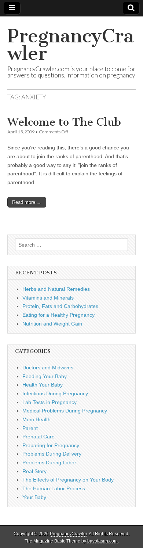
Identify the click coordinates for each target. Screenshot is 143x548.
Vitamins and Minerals (48, 298)
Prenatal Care (38, 436)
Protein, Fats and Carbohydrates (60, 306)
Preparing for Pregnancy (50, 445)
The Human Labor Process (53, 488)
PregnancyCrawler (70, 45)
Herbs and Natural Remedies (56, 289)
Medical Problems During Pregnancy (64, 411)
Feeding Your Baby (44, 376)
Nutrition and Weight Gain (52, 324)
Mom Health (36, 419)
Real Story (34, 471)
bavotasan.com (102, 541)
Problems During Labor (49, 462)
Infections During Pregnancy (55, 393)
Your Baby (34, 497)
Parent (30, 428)
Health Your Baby (42, 385)
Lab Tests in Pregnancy (49, 402)
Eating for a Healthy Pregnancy (58, 315)
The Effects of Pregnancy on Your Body (68, 480)
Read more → (26, 202)
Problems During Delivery (51, 454)
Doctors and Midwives (47, 367)
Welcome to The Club (64, 122)
